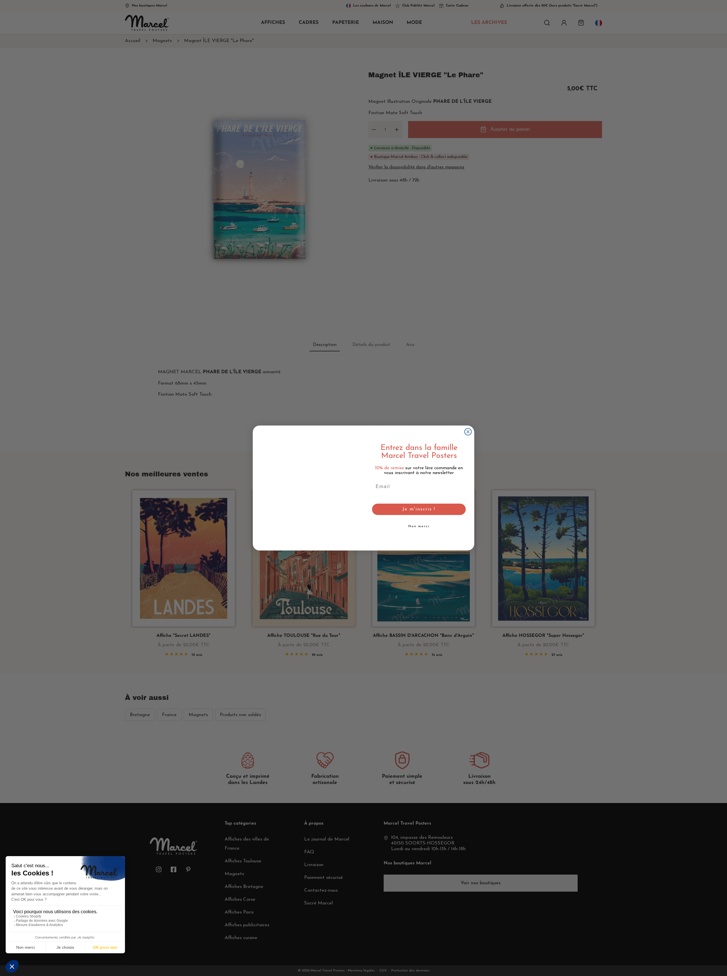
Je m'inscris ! (418, 509)
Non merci (418, 526)
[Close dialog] (468, 431)
